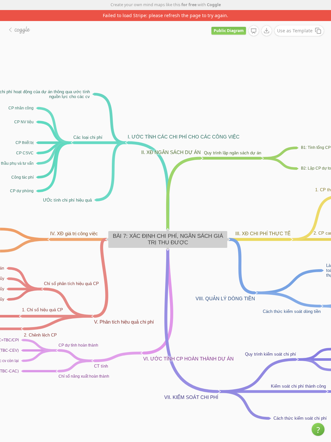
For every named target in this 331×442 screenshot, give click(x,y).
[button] (318, 429)
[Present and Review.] (254, 31)
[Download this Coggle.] (267, 31)
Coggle (214, 4)
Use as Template (295, 31)
